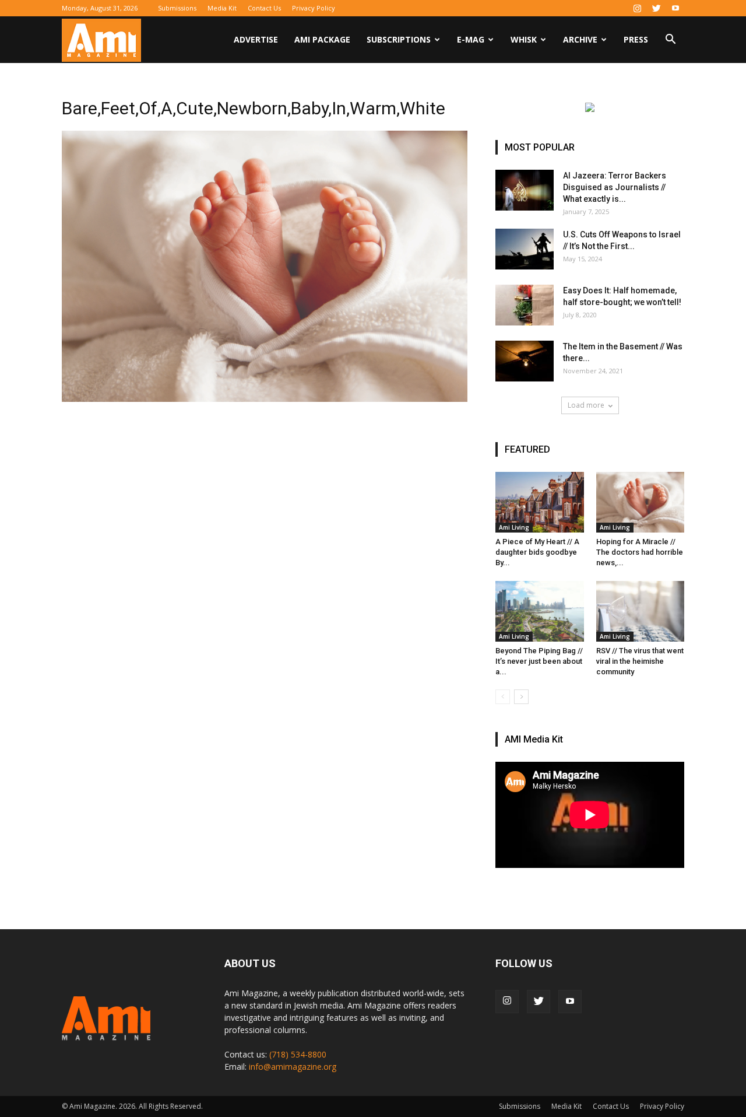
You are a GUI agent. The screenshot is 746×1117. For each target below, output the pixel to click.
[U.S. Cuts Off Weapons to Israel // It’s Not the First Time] (524, 249)
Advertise (256, 39)
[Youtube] (675, 8)
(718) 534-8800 (297, 1054)
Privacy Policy (313, 7)
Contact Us (264, 7)
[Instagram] (637, 8)
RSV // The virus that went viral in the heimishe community (640, 661)
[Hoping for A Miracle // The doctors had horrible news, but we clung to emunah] (640, 502)
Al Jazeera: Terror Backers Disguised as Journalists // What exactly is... (614, 187)
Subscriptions (399, 39)
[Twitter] (656, 8)
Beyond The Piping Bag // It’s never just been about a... (539, 661)
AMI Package (322, 39)
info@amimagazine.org (292, 1066)
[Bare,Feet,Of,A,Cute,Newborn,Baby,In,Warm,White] (264, 399)
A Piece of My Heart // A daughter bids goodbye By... (537, 552)
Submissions (177, 7)
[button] (670, 40)
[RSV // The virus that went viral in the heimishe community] (640, 611)
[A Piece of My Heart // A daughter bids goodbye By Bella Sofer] (539, 502)
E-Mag (470, 39)
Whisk (524, 39)
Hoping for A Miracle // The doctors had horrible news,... (639, 552)
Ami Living (514, 527)
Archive (580, 39)
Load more (586, 405)
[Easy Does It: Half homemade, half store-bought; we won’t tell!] (524, 305)
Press (636, 39)
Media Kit (222, 7)
